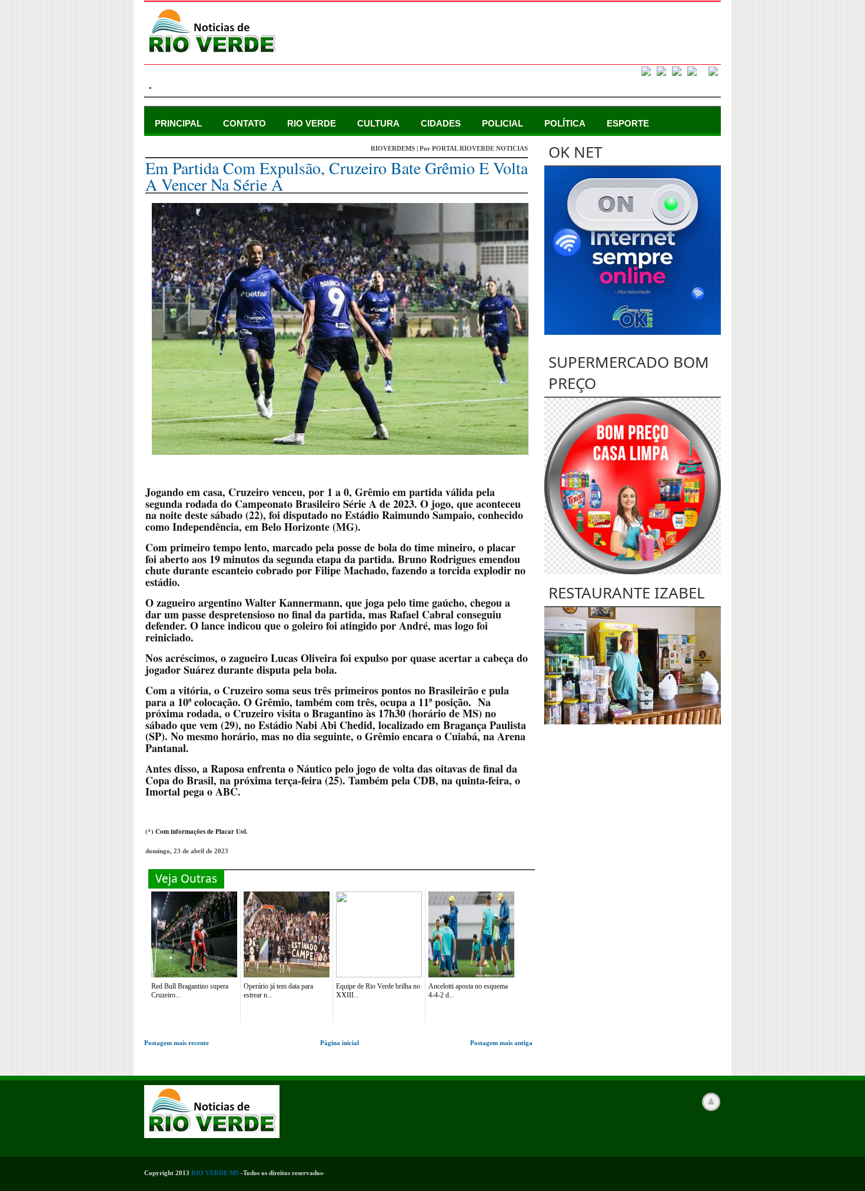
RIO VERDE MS (215, 1172)
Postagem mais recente (176, 1042)
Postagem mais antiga (501, 1042)
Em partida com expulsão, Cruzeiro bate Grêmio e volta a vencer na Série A (336, 176)
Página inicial (339, 1042)
